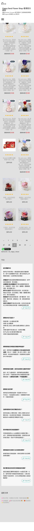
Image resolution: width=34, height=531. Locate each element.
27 (4, 245)
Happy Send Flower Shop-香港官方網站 (16, 9)
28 (9, 245)
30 (20, 245)
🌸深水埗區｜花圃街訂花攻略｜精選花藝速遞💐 (15, 498)
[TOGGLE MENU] (2, 19)
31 (25, 245)
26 (27, 240)
